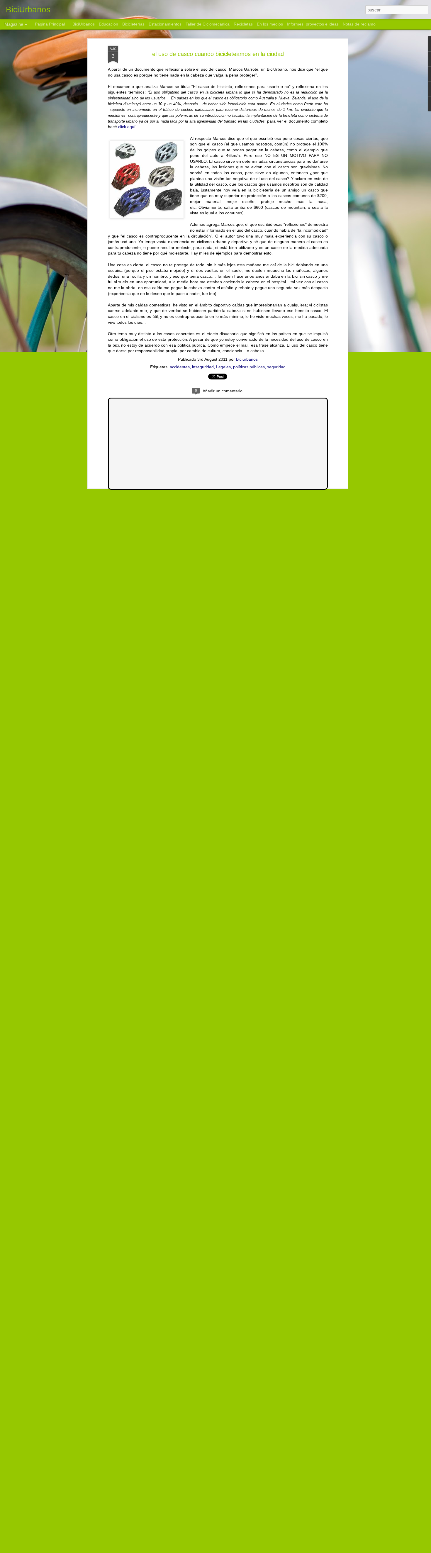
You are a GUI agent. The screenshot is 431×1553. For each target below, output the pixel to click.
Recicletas (243, 24)
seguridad (276, 366)
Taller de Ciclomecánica (208, 24)
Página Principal (50, 24)
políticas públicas (249, 366)
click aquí (126, 126)
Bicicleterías (133, 24)
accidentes (180, 366)
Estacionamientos (165, 24)
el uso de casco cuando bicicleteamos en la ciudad (218, 54)
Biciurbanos (247, 359)
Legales (223, 366)
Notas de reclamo (359, 24)
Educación (108, 24)
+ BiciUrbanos (82, 24)
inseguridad (203, 366)
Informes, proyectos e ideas (313, 24)
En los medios (270, 24)
